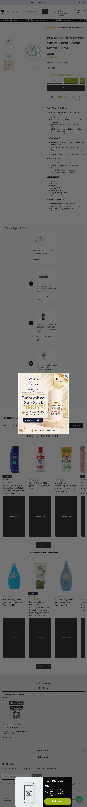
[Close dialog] (66, 376)
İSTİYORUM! (57, 801)
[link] (43, 403)
